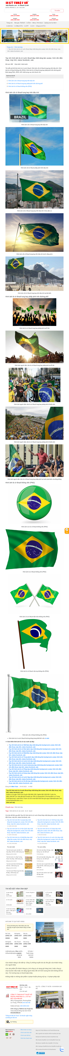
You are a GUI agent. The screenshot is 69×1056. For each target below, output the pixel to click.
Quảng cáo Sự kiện (50, 23)
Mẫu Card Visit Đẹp (48, 1040)
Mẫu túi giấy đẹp (57, 1046)
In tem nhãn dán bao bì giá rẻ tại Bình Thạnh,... (30, 901)
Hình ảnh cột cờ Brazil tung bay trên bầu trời (21, 80)
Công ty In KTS (40, 26)
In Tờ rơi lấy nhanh (49, 893)
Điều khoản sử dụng (26, 1029)
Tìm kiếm (57, 10)
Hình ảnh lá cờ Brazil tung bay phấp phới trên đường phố (25, 83)
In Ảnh (28, 23)
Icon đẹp (51, 1036)
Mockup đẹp (46, 1036)
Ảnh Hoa (52, 1033)
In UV (32, 26)
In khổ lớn (9, 26)
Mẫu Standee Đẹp (40, 1040)
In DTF (26, 26)
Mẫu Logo (38, 1033)
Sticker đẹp (55, 1036)
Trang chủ (9, 23)
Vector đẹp (56, 1030)
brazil (30, 811)
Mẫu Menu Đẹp (46, 1043)
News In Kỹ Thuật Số (49, 1030)
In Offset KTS (18, 26)
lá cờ (26, 811)
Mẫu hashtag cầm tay (41, 1049)
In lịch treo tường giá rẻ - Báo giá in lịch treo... (11, 910)
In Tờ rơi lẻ (9, 899)
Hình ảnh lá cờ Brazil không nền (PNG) (19, 86)
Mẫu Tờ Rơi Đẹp (54, 1043)
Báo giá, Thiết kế (19, 23)
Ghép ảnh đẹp (57, 1033)
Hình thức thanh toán (26, 1038)
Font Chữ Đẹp (49, 1049)
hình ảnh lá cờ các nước (17, 811)
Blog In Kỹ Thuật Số (40, 1030)
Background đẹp (39, 1036)
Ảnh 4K (48, 1033)
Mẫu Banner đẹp (39, 1043)
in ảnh (47, 738)
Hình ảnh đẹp (18, 47)
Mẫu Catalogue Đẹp (40, 1046)
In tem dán (29, 908)
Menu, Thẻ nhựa (37, 23)
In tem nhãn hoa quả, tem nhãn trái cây (50, 901)
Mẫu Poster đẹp (56, 1040)
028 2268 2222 (24, 1006)
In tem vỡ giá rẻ (30, 892)
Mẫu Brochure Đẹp (49, 1046)
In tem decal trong (9, 893)
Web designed (9, 1029)
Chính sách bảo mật (26, 1032)
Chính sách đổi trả (26, 1035)
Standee (54, 1049)
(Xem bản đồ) (26, 1002)
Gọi (67, 532)
